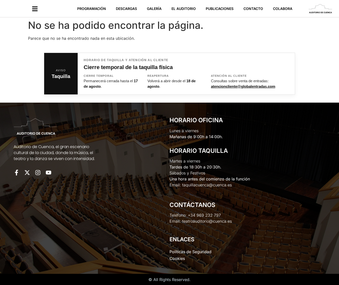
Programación (91, 8)
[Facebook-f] (16, 172)
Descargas (126, 8)
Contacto (253, 8)
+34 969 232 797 (204, 215)
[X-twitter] (27, 172)
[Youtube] (48, 172)
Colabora (282, 8)
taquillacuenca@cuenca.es (207, 184)
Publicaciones (220, 8)
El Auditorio (183, 8)
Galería (154, 8)
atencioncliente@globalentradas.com (243, 86)
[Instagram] (38, 172)
